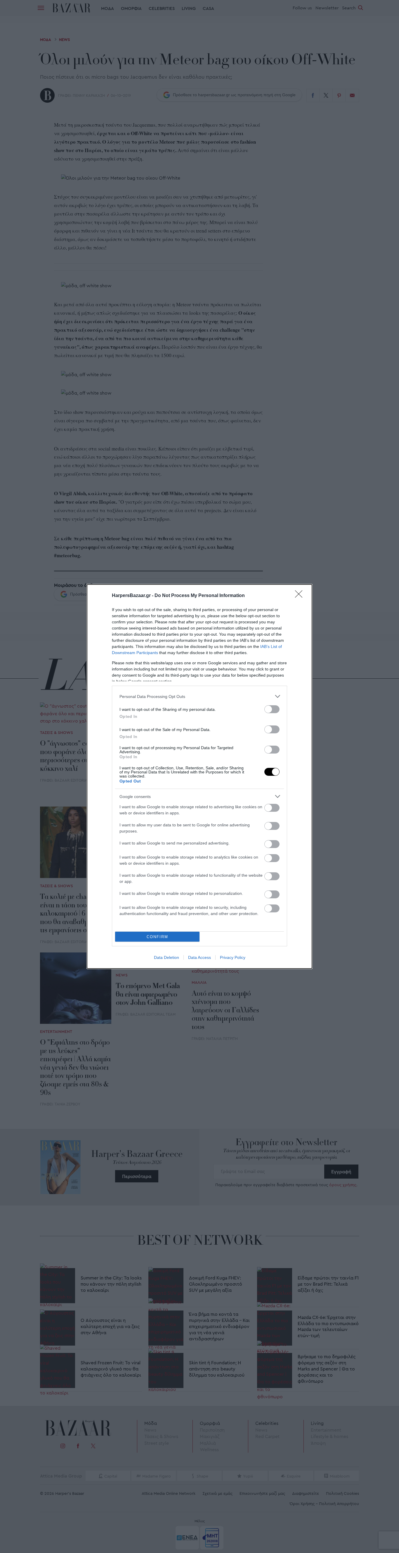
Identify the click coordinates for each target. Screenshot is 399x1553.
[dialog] (199, 776)
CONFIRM (157, 937)
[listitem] (199, 696)
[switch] (272, 709)
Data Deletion (166, 957)
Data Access (199, 957)
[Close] (300, 595)
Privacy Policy (232, 957)
